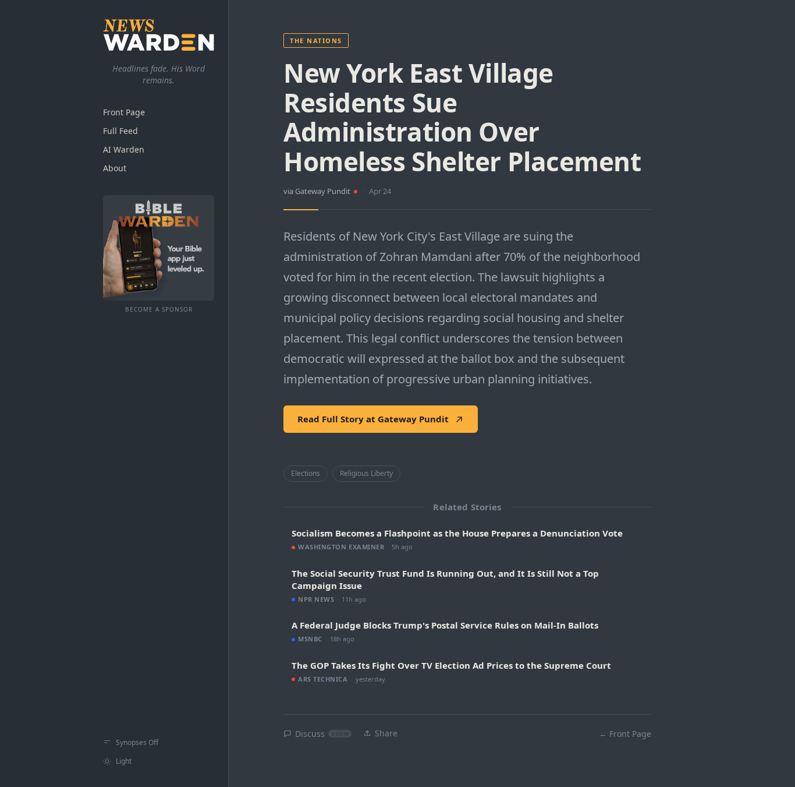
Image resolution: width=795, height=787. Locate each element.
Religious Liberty (366, 473)
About (114, 168)
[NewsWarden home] (158, 35)
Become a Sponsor (159, 309)
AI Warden (123, 149)
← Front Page (625, 733)
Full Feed (120, 130)
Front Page (124, 112)
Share (386, 733)
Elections (305, 473)
